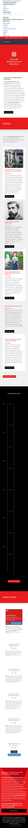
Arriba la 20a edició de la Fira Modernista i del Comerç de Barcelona (12, 273)
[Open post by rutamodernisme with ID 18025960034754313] (14, 683)
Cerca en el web (7, 14)
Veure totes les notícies (9, 376)
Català (9, 2)
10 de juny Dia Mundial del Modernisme (12, 222)
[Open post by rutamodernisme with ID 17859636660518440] (14, 733)
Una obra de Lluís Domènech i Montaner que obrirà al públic (13, 170)
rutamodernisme (14, 627)
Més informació (8, 112)
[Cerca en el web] (3, 16)
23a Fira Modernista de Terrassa (13, 306)
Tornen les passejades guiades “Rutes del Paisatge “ (13, 340)
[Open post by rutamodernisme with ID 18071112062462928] (14, 659)
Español (11, 37)
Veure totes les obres (14, 581)
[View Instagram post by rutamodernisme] (21, 641)
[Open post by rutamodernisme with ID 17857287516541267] (14, 708)
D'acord (9, 825)
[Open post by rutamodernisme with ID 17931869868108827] (14, 634)
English (5, 10)
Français (20, 37)
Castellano (6, 8)
